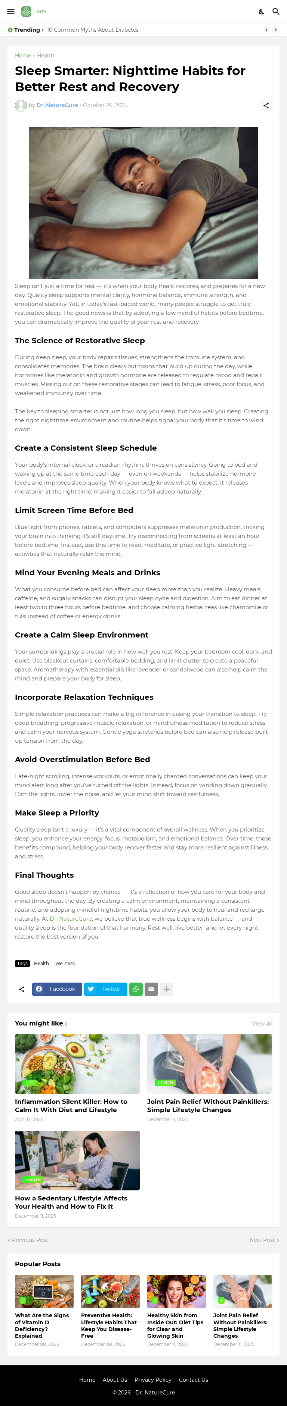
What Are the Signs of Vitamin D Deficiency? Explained (42, 1325)
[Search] (277, 11)
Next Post (262, 1240)
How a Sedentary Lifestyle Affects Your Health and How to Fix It (71, 1202)
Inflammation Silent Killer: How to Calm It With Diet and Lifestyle (71, 1106)
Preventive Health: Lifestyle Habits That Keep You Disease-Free (109, 1325)
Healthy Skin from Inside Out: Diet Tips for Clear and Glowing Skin (175, 1325)
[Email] (151, 989)
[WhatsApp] (136, 989)
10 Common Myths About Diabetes (93, 29)
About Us (115, 1380)
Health (45, 56)
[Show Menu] (10, 11)
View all (262, 1023)
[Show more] (166, 989)
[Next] (276, 30)
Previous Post (30, 1240)
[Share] (266, 106)
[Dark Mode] (262, 11)
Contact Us (193, 1380)
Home (23, 56)
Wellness (65, 963)
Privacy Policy (153, 1380)
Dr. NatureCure (71, 918)
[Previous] (266, 30)
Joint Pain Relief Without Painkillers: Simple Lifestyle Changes (208, 1106)
